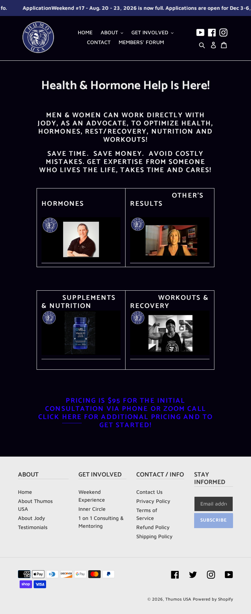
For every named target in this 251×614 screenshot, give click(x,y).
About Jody (31, 518)
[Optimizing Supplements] (81, 353)
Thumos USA (178, 599)
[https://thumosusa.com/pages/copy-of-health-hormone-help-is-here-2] (169, 260)
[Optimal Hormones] (81, 260)
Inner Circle (92, 509)
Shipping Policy (154, 536)
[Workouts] (169, 353)
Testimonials (32, 527)
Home (25, 492)
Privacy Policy (153, 501)
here (72, 417)
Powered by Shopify (213, 599)
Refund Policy (153, 527)
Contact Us (149, 492)
